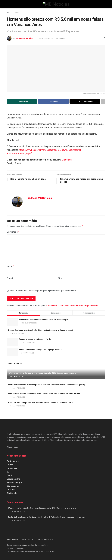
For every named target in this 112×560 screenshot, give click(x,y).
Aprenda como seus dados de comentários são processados (72, 305)
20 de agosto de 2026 (17, 406)
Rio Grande (12, 493)
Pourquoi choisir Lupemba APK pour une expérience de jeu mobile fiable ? (40, 403)
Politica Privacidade (45, 539)
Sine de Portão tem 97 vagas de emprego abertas (40, 350)
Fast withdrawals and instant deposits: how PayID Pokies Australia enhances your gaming (46, 385)
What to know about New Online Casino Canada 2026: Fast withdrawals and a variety (44, 394)
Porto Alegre (13, 461)
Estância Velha (13, 479)
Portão (10, 465)
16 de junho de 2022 (47, 38)
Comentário (13, 232)
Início (9, 12)
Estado (16, 12)
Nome (10, 266)
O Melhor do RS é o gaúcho (37, 545)
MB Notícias (22, 545)
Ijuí (8, 472)
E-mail (10, 278)
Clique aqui (67, 159)
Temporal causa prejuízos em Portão (35, 339)
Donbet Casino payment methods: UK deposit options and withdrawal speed (40, 330)
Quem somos (27, 539)
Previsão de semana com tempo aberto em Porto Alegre (43, 320)
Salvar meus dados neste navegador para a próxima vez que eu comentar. (43, 290)
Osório (10, 475)
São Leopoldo (13, 486)
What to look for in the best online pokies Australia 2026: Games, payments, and (42, 373)
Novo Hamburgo (14, 482)
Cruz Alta (11, 489)
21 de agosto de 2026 (17, 376)
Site (60, 278)
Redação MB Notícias (25, 38)
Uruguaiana (12, 468)
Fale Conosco (12, 539)
